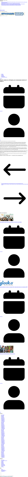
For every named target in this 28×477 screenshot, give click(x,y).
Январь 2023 (2, 440)
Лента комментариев (3, 470)
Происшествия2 (3, 465)
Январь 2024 (2, 433)
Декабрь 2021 (3, 448)
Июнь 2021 (2, 452)
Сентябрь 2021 (3, 450)
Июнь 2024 (2, 430)
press (0, 345)
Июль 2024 (2, 429)
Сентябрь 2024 (3, 428)
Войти (2, 469)
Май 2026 (2, 416)
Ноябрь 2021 (2, 449)
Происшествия (3, 76)
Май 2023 (2, 438)
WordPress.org (3, 471)
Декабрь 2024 (3, 426)
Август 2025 (2, 421)
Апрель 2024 (2, 431)
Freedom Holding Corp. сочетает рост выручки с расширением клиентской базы (10, 3)
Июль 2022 (2, 444)
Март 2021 (2, 454)
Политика (2, 75)
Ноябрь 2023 (2, 434)
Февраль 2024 (3, 432)
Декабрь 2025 (3, 419)
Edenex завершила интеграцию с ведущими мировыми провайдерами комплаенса (10, 4)
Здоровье (2, 74)
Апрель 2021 (2, 453)
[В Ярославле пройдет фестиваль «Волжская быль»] (6, 352)
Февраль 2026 (3, 418)
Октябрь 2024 (3, 427)
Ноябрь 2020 (2, 456)
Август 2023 (2, 436)
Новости (1, 78)
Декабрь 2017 (3, 457)
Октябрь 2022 (3, 442)
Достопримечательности (4, 460)
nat (0, 280)
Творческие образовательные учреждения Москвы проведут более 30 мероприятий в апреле (12, 183)
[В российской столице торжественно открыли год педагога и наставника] (6, 220)
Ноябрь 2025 (2, 420)
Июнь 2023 (2, 437)
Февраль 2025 (3, 425)
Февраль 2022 (3, 447)
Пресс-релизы (3, 464)
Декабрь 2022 (3, 441)
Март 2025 (2, 424)
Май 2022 (2, 445)
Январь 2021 (2, 455)
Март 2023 (2, 439)
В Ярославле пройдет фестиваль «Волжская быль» (7, 353)
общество (2, 462)
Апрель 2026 (2, 417)
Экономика (2, 466)
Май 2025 (2, 423)
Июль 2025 (2, 422)
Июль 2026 (2, 415)
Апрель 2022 (2, 446)
